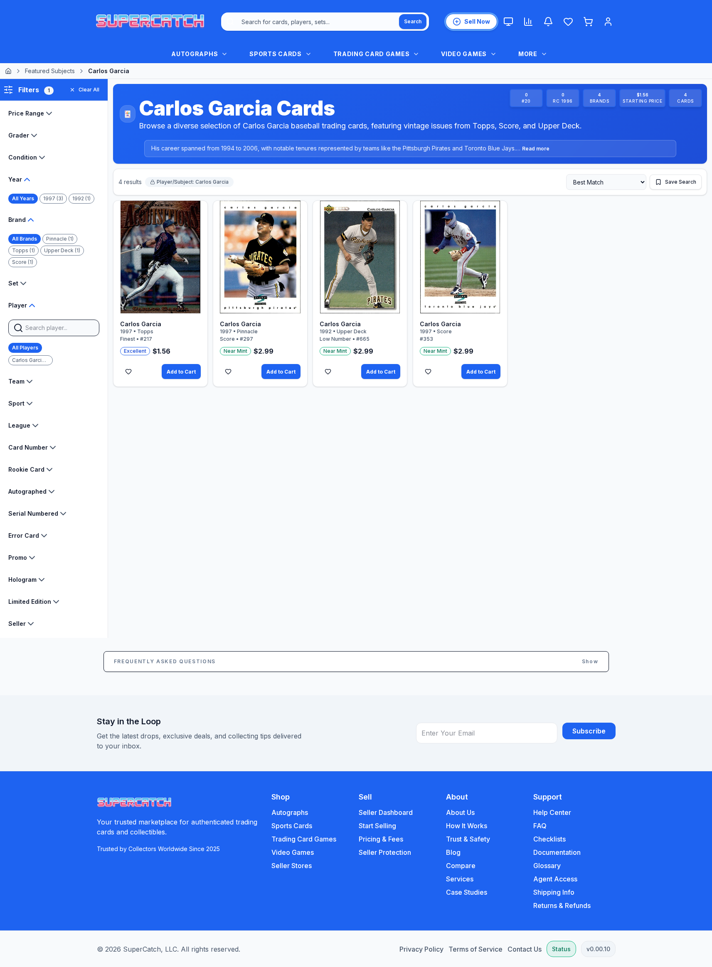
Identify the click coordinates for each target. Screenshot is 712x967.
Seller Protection (385, 852)
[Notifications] (548, 21)
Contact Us (525, 949)
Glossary (547, 865)
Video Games (292, 852)
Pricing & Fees (381, 839)
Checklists (549, 839)
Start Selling (377, 826)
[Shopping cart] (588, 21)
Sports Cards (291, 826)
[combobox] (325, 21)
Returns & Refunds (562, 905)
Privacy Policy (421, 949)
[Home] (8, 71)
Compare (460, 865)
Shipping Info (553, 892)
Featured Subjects (50, 70)
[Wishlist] (568, 21)
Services (459, 879)
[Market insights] (528, 21)
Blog (453, 852)
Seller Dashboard (386, 812)
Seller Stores (291, 865)
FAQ (540, 826)
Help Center (552, 812)
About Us (460, 812)
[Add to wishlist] (128, 371)
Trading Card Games (303, 839)
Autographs (289, 812)
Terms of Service (475, 949)
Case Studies (466, 892)
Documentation (557, 852)
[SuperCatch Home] (150, 21)
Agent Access (555, 879)
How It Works (466, 826)
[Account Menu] (608, 21)
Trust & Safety (468, 839)
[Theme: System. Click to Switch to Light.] (508, 21)
